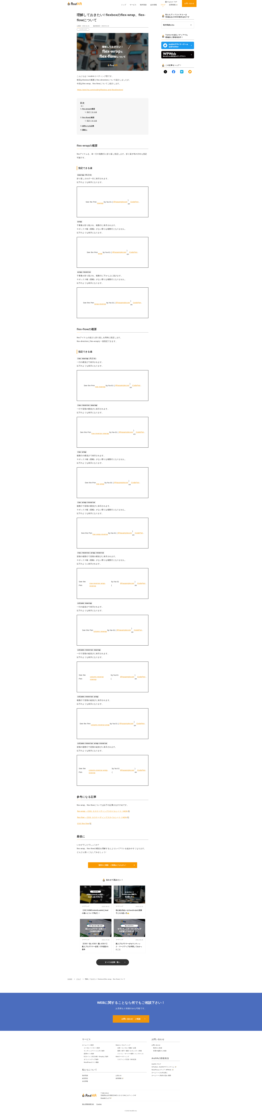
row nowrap (100, 387)
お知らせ (118, 1075)
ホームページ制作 (88, 1045)
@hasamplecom (120, 202)
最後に (84, 130)
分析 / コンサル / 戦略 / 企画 (126, 1048)
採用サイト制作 (89, 1053)
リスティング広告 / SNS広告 (126, 1059)
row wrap (100, 484)
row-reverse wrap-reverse (97, 584)
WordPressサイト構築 (91, 1062)
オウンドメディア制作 (91, 1059)
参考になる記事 (88, 126)
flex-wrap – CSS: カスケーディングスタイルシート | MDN (102, 811)
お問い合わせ (189, 3)
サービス (133, 5)
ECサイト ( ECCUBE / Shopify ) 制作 (96, 1056)
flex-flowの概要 (88, 117)
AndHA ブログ (156, 1064)
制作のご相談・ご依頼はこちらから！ (112, 865)
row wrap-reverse (100, 534)
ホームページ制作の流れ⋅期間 (161, 1075)
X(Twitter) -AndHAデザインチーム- (163, 1067)
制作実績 (143, 5)
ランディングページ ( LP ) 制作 (94, 1051)
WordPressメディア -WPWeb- (162, 1070)
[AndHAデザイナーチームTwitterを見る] (177, 48)
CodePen (134, 202)
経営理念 (85, 1078)
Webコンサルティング (123, 1045)
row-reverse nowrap (100, 433)
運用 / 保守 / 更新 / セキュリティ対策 (129, 1051)
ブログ (162, 5)
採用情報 (172, 5)
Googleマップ (105, 1098)
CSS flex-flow (83, 824)
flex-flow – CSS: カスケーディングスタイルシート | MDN (102, 817)
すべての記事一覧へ (112, 962)
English (99, 1104)
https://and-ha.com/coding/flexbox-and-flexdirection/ (100, 90)
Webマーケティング (122, 1056)
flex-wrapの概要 (88, 109)
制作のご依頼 (157, 1048)
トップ (123, 5)
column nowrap (100, 631)
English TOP (172, 2)
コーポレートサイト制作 (92, 1048)
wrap (100, 254)
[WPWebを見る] (177, 58)
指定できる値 (92, 112)
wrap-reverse (100, 304)
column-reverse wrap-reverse (98, 771)
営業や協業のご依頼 (159, 1051)
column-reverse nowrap (97, 678)
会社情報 (153, 5)
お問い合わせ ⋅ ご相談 (131, 1019)
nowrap (100, 203)
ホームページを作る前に (160, 1072)
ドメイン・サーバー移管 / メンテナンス (130, 1053)
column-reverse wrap (100, 725)
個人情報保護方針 (88, 1104)
